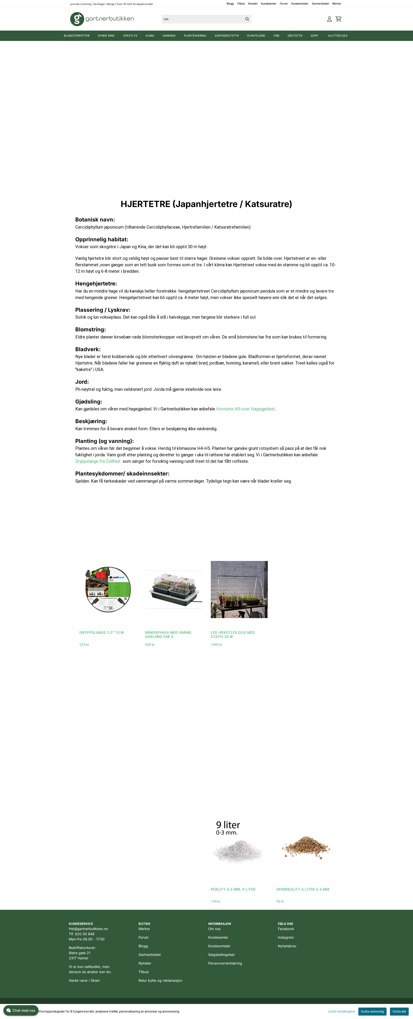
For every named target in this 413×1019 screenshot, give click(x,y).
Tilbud (241, 3)
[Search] (247, 19)
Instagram (286, 937)
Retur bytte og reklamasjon (160, 980)
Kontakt (252, 3)
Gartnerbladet (320, 3)
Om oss (214, 929)
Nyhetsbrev (287, 946)
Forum (284, 3)
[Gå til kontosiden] (329, 19)
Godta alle (399, 1011)
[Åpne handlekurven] (338, 19)
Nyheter (145, 963)
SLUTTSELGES (337, 35)
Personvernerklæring (225, 963)
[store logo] (102, 19)
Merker (336, 3)
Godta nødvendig (372, 1011)
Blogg (230, 3)
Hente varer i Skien (84, 980)
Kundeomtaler (299, 3)
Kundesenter (268, 3)
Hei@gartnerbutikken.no (88, 929)
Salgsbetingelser (221, 954)
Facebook (286, 929)
